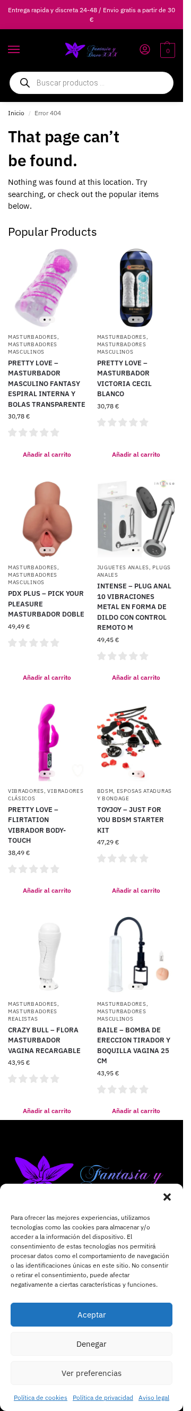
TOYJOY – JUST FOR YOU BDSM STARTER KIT (130, 820)
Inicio (16, 113)
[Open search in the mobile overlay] (91, 83)
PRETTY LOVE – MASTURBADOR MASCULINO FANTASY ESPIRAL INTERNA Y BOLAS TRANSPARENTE (46, 383)
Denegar (91, 1344)
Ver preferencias (91, 1373)
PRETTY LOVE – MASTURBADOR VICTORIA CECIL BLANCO (124, 378)
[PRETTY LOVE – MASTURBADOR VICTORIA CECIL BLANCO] (136, 288)
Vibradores (26, 791)
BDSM (105, 791)
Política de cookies (40, 1397)
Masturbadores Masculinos (32, 348)
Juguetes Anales (123, 567)
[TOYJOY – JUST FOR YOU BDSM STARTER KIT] (136, 742)
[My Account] (144, 50)
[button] (167, 1197)
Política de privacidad (103, 1397)
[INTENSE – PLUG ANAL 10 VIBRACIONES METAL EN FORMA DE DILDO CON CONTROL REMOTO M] (136, 519)
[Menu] (24, 50)
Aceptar (91, 1315)
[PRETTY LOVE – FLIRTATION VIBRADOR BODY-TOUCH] (47, 742)
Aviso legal (153, 1397)
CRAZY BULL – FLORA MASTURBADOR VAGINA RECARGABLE (44, 1040)
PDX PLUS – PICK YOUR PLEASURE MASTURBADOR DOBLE (46, 604)
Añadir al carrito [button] (47, 454)
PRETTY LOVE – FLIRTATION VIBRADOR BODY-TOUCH (37, 825)
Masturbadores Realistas (32, 1015)
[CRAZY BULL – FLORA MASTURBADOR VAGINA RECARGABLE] (47, 955)
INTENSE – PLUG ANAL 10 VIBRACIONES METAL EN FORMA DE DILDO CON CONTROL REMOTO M (134, 606)
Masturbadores (32, 336)
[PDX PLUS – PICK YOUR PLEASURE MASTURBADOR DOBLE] (47, 519)
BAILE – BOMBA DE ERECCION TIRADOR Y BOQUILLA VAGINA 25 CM (133, 1045)
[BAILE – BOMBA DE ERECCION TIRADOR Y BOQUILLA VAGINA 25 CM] (136, 955)
